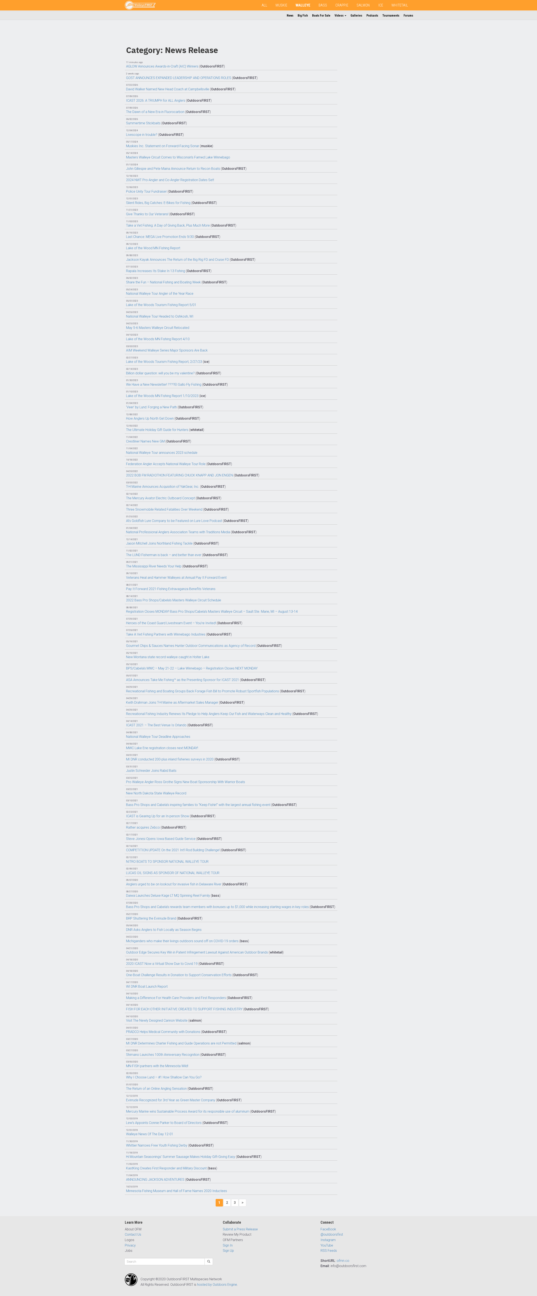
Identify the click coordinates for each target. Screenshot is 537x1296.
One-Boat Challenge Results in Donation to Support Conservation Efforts (179, 975)
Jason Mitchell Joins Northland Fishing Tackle (159, 543)
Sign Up (228, 1251)
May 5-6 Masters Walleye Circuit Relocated (157, 328)
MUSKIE (281, 5)
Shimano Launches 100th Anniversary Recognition (162, 1055)
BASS (323, 5)
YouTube (327, 1245)
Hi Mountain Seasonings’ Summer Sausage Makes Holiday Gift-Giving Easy (180, 1157)
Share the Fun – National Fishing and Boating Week (163, 282)
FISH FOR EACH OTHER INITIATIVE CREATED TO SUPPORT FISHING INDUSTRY (184, 1009)
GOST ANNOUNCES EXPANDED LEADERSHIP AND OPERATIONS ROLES (178, 78)
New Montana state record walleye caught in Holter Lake (167, 657)
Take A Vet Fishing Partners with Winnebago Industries (165, 634)
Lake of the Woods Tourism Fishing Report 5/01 (161, 305)
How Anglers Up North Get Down (150, 418)
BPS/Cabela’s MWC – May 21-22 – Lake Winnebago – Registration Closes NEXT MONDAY (192, 668)
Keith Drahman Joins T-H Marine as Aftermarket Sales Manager (172, 702)
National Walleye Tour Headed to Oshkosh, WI (159, 316)
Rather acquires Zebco (143, 827)
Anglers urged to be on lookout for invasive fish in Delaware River (173, 884)
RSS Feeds (329, 1251)
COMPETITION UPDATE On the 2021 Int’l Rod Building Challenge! (173, 850)
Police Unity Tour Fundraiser (146, 191)
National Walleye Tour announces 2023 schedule (161, 453)
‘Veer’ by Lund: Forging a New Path (151, 407)
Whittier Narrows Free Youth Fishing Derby (156, 1145)
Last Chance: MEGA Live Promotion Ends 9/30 (160, 237)
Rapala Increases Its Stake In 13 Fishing (155, 271)
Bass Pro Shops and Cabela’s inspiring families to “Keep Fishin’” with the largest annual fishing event (198, 805)
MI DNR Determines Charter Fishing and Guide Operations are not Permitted (181, 1043)
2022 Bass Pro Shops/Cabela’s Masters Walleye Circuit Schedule (173, 600)
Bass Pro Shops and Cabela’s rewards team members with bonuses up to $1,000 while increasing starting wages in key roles (217, 907)
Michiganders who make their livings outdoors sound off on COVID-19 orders (182, 941)
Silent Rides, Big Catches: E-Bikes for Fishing (158, 203)
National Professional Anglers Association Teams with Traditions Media (178, 532)
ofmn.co (343, 1261)
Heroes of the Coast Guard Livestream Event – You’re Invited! (171, 623)
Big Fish (303, 15)
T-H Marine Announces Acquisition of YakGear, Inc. (162, 487)
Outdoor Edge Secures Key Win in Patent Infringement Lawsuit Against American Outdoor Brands (197, 952)
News (290, 15)
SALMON (363, 5)
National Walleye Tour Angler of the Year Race (159, 294)
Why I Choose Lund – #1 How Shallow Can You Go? (164, 1077)
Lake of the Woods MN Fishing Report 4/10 (158, 339)
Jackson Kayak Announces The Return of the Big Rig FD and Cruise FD (177, 260)
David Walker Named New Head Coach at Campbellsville (167, 89)
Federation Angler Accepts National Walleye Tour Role (166, 464)
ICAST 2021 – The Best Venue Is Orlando (156, 725)
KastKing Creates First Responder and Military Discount (166, 1168)
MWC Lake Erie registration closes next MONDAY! (162, 748)
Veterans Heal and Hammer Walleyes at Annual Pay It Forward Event (176, 578)
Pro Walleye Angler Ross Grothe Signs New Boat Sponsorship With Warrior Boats (185, 782)
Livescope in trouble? (141, 135)
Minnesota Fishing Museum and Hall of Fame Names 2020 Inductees (176, 1191)
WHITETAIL (399, 5)
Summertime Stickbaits (143, 123)
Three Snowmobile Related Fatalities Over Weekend (164, 509)
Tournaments (390, 15)
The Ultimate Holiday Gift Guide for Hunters (157, 430)
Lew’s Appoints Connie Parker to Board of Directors (164, 1123)
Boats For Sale (321, 15)
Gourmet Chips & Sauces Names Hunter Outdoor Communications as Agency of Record (190, 646)
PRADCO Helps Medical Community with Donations (163, 1032)
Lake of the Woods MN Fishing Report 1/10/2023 (162, 396)
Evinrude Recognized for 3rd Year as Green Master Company (170, 1100)
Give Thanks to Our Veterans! (147, 214)
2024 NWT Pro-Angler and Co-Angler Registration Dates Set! (170, 180)
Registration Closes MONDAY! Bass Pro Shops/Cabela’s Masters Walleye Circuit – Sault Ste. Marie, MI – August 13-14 (212, 612)
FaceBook (328, 1229)
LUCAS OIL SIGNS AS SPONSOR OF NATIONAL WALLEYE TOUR (172, 873)
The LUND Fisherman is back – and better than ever (163, 555)
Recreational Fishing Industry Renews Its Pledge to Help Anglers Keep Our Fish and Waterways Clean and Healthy (209, 714)
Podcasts (372, 15)
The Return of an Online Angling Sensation (156, 1089)
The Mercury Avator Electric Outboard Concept (160, 498)
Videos (339, 15)
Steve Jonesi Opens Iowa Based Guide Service (161, 839)
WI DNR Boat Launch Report (147, 987)
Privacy (130, 1245)
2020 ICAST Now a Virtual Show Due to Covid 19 (162, 964)
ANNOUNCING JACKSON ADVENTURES (155, 1180)
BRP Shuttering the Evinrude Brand (151, 918)
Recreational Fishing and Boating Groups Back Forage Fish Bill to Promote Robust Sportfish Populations (202, 691)
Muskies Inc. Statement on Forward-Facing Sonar (162, 146)
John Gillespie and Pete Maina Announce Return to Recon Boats (173, 169)
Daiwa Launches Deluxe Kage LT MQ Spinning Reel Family (168, 896)
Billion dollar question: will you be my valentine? (160, 373)
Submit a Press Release (240, 1229)
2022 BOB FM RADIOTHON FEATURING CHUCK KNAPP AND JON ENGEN (179, 475)
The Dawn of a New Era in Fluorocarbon (155, 112)
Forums (408, 15)
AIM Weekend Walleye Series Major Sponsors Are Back (167, 350)
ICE (380, 5)
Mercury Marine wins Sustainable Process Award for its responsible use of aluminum (187, 1111)
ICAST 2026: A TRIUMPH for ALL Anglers (155, 100)
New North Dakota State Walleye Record (156, 793)
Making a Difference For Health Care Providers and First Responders (176, 998)
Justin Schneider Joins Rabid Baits (151, 771)
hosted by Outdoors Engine (217, 1285)
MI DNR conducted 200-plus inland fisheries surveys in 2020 (170, 759)
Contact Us (133, 1234)
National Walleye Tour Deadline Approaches (158, 737)
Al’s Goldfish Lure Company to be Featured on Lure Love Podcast (174, 521)
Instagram (328, 1240)
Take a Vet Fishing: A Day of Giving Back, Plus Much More (168, 225)
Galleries (356, 15)
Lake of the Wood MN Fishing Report (153, 248)
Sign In (228, 1245)
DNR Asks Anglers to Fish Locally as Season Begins (164, 930)
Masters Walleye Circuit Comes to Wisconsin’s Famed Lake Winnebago (178, 157)
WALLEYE (303, 5)
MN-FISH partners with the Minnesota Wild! (157, 1066)
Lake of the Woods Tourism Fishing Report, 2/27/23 (164, 362)
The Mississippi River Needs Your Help (153, 566)
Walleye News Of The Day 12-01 (149, 1134)
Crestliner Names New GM (145, 441)
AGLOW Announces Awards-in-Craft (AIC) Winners (162, 66)
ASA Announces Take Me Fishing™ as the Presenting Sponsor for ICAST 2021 (182, 680)
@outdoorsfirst (332, 1234)
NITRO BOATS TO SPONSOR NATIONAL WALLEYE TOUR (167, 862)
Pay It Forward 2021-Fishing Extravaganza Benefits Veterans (170, 589)
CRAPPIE (341, 5)
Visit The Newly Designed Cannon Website (157, 1020)
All (264, 5)
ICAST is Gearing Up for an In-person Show (157, 816)
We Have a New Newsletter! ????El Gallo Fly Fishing (163, 385)
